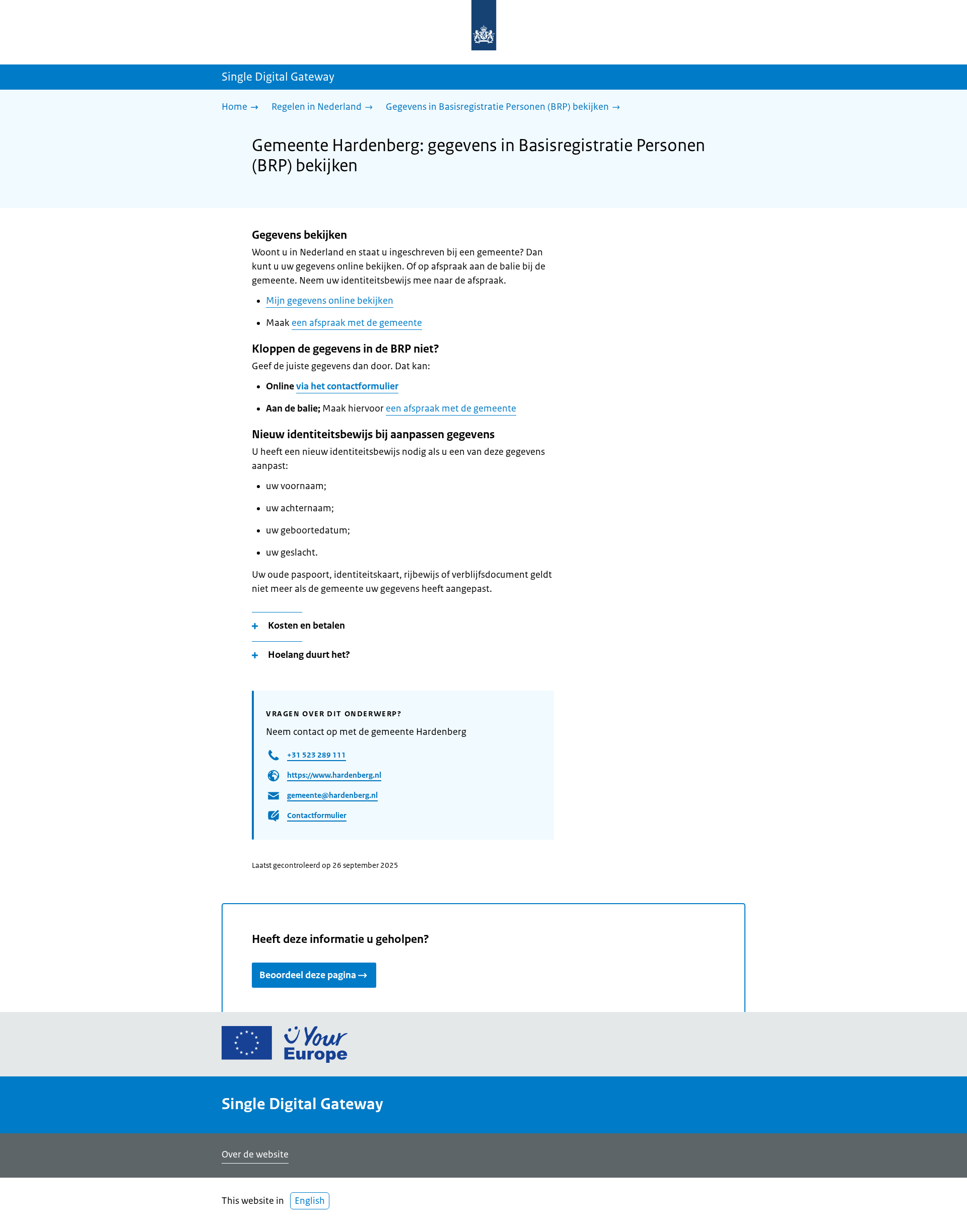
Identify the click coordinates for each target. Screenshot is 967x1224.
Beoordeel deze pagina (307, 975)
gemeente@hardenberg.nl (332, 795)
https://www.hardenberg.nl (334, 775)
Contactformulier (317, 815)
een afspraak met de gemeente (357, 323)
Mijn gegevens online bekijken (329, 301)
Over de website (255, 1154)
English (310, 1201)
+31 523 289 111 (316, 755)
